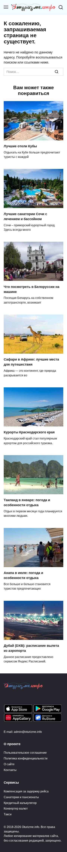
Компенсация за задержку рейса (26, 791)
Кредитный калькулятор (20, 803)
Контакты (10, 770)
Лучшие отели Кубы (20, 146)
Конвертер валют (16, 808)
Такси (8, 814)
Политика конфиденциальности (25, 758)
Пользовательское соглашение (25, 752)
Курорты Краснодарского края (29, 432)
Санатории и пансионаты (21, 797)
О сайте (9, 764)
